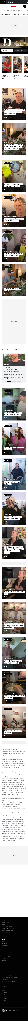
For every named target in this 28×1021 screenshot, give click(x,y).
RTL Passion (4, 1000)
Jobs (3, 988)
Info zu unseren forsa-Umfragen (9, 981)
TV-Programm (5, 924)
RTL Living (4, 998)
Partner (3, 939)
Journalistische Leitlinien (7, 930)
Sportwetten (4, 943)
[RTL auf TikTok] (17, 1010)
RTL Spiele (4, 992)
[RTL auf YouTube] (21, 1010)
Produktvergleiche (6, 947)
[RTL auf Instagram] (14, 1010)
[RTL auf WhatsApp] (25, 1010)
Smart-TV (4, 936)
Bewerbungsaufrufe (6, 932)
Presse (3, 990)
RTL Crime (4, 996)
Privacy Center (5, 969)
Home (3, 1005)
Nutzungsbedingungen (7, 973)
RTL (2, 14)
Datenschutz (5, 971)
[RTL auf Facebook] (10, 1010)
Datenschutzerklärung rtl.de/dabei (10, 977)
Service (3, 964)
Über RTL (4, 986)
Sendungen (7, 14)
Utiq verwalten (5, 979)
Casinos (3, 941)
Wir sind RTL (5, 984)
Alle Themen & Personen (7, 926)
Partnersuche (5, 945)
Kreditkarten (5, 951)
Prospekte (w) (5, 960)
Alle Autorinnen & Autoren (8, 928)
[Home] (14, 6)
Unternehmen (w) (6, 956)
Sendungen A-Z (5, 922)
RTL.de (3, 920)
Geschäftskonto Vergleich (8, 949)
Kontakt (3, 966)
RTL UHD (4, 934)
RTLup (3, 994)
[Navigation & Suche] (24, 6)
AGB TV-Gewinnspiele (7, 975)
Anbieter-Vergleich (6, 958)
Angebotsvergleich (6, 954)
